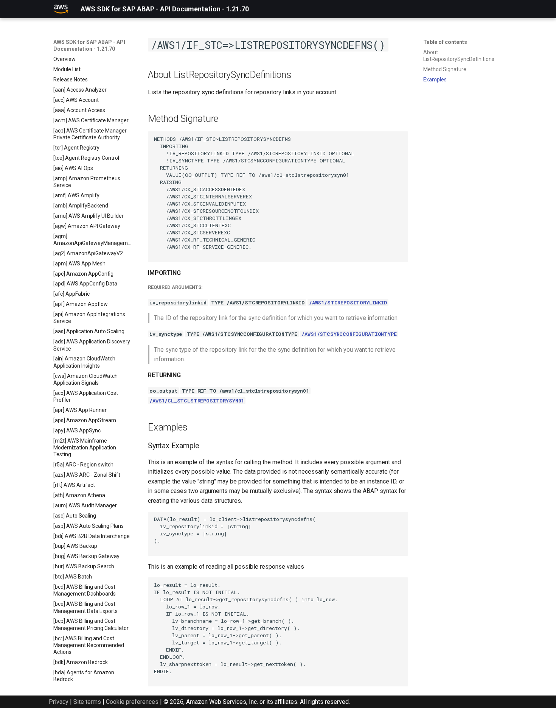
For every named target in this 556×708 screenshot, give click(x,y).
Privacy (58, 701)
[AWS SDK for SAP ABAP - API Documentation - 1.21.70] (60, 9)
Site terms (87, 701)
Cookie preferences (132, 701)
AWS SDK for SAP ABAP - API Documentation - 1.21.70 (89, 45)
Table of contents (445, 42)
